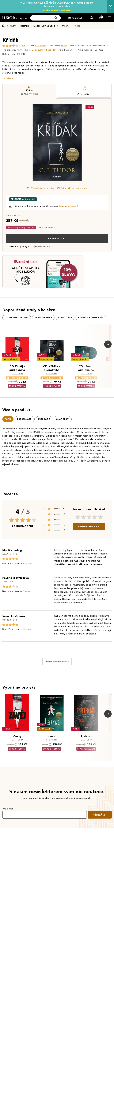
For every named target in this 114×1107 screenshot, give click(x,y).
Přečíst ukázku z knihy (42, 188)
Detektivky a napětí (44, 25)
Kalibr (64, 45)
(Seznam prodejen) (68, 206)
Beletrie (24, 25)
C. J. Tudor (40, 45)
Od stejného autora (16, 318)
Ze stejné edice (43, 318)
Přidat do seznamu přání (74, 188)
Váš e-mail (7, 808)
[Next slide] (90, 142)
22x (23, 45)
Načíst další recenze (56, 661)
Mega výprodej (11, 359)
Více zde (27, 563)
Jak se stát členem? (46, 227)
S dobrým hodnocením (90, 318)
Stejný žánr (65, 318)
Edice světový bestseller (44, 50)
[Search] (55, 17)
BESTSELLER (44, 729)
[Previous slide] (23, 142)
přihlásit (100, 814)
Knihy (13, 25)
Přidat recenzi (89, 526)
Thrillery (64, 25)
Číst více (6, 78)
